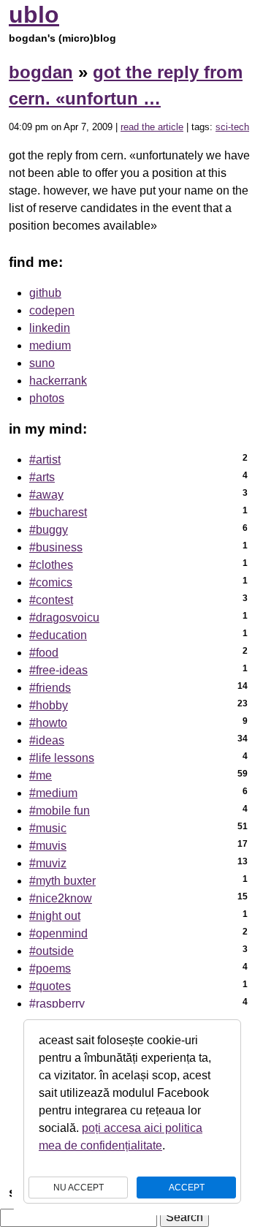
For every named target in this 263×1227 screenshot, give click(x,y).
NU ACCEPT (78, 1187)
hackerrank (58, 380)
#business (56, 547)
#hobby (48, 705)
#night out (54, 916)
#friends (50, 688)
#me (40, 775)
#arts (42, 477)
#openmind (58, 933)
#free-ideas (58, 670)
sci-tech (232, 126)
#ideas (46, 740)
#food (43, 652)
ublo (34, 14)
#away (46, 494)
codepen (52, 310)
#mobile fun (59, 810)
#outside (51, 951)
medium (50, 345)
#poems (50, 968)
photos (46, 398)
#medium (53, 793)
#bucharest (58, 512)
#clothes (51, 565)
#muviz (47, 863)
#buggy (48, 530)
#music (47, 828)
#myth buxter (62, 881)
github (45, 293)
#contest (51, 600)
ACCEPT (187, 1187)
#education (58, 635)
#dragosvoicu (64, 617)
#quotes (50, 986)
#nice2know (60, 898)
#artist (45, 459)
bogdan (41, 72)
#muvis (47, 845)
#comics (50, 582)
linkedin (49, 328)
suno (42, 363)
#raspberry (57, 1003)
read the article (152, 126)
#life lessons (61, 758)
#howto (48, 723)
